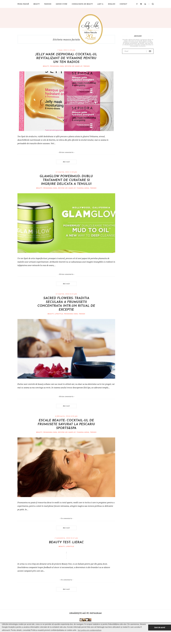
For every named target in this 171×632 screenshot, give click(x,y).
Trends (86, 66)
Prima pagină (23, 4)
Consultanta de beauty (82, 4)
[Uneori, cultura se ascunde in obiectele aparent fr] (84, 619)
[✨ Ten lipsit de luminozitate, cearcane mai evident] (89, 619)
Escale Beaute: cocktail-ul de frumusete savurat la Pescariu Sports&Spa (66, 424)
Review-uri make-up (73, 66)
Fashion (47, 4)
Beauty (37, 4)
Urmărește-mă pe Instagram (85, 613)
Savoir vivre (61, 4)
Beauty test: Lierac (66, 542)
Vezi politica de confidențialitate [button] (89, 630)
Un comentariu (66, 518)
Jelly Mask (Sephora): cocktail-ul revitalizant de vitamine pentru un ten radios (66, 58)
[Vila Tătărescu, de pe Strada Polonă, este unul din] (87, 619)
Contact (123, 4)
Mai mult (66, 162)
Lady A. (100, 4)
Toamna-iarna (83, 188)
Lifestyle (59, 314)
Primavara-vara (57, 66)
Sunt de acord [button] (159, 627)
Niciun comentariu (66, 152)
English (111, 4)
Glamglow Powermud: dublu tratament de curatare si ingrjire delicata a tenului (66, 180)
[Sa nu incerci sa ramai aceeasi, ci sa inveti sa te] (81, 619)
